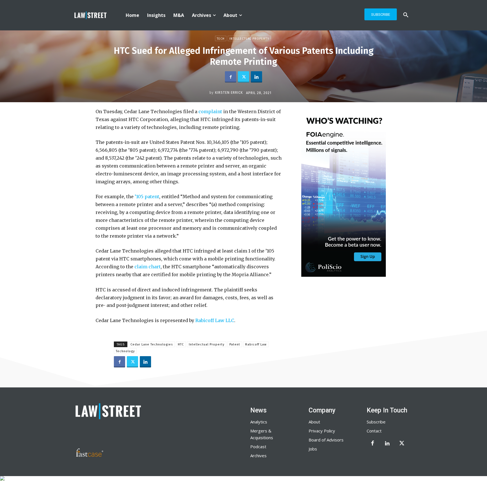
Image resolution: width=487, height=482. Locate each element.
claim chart (147, 266)
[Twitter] (243, 76)
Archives (258, 455)
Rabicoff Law (256, 344)
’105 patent (146, 196)
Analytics (258, 422)
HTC (181, 344)
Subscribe (376, 422)
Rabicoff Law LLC (214, 320)
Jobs (313, 449)
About (314, 422)
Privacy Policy (322, 431)
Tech (221, 39)
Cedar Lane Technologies (151, 344)
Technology (125, 351)
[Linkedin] (256, 76)
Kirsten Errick (229, 92)
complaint (209, 111)
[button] (406, 15)
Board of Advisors (326, 440)
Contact (374, 431)
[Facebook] (230, 76)
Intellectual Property (249, 39)
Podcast (258, 446)
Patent (234, 344)
